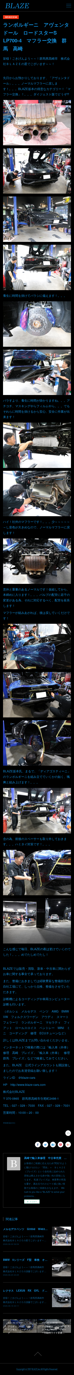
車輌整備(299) (9, 1123)
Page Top (37, 1354)
